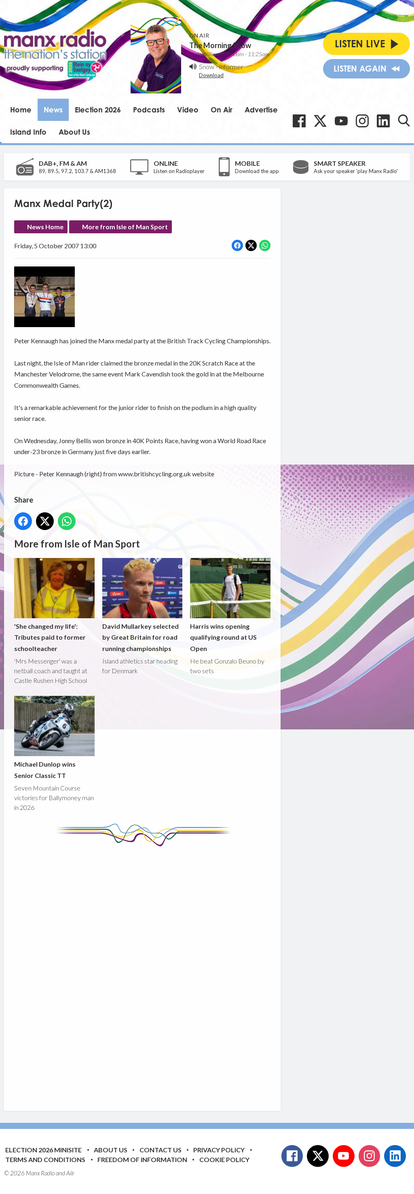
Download (211, 75)
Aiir (70, 1173)
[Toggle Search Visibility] (404, 120)
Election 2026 (98, 109)
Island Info (28, 131)
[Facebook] (299, 120)
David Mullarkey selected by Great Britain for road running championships (140, 637)
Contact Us (160, 1150)
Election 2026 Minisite (43, 1150)
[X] (320, 120)
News (53, 109)
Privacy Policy (219, 1150)
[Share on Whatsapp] (264, 245)
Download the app (257, 171)
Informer (231, 66)
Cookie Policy (224, 1159)
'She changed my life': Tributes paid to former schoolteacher (50, 637)
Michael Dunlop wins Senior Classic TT (45, 769)
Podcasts (149, 109)
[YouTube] (341, 120)
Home (21, 109)
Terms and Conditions (45, 1159)
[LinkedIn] (383, 120)
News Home (45, 226)
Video (188, 109)
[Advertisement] (165, 972)
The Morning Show (220, 45)
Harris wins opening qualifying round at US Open (223, 637)
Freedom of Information (142, 1159)
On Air (221, 109)
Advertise (261, 109)
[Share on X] (251, 245)
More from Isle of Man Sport (125, 226)
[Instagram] (362, 120)
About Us (74, 131)
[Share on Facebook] (237, 245)
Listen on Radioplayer (179, 171)
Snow (206, 66)
